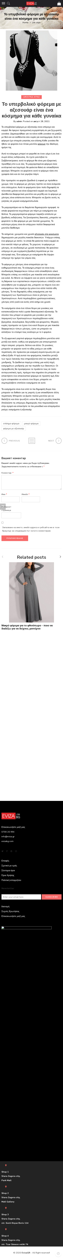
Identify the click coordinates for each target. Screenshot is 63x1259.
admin (19, 121)
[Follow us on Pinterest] (11, 851)
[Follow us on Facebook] (6, 851)
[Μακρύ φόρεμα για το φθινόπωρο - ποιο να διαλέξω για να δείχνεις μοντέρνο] (31, 592)
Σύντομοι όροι (8, 870)
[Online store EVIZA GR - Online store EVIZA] (31, 3)
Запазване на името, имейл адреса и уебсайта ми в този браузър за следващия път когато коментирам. (30, 529)
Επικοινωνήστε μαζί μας (13, 916)
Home (25, 22)
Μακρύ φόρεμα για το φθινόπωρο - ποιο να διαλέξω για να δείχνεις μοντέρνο (27, 627)
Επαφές (5, 860)
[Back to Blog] (32, 441)
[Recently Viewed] (58, 1253)
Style (37, 97)
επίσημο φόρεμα (11, 423)
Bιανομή (5, 906)
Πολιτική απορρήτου (11, 880)
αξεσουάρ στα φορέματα (47, 234)
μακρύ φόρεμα (31, 423)
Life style (36, 22)
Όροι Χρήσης (7, 875)
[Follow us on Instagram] (16, 851)
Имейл (26, 494)
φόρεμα (41, 144)
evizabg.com (7, 841)
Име (4, 494)
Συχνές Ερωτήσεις (10, 911)
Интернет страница (6, 508)
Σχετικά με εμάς (9, 865)
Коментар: (7, 472)
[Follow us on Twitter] (2, 851)
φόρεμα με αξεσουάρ (13, 428)
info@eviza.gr (8, 836)
